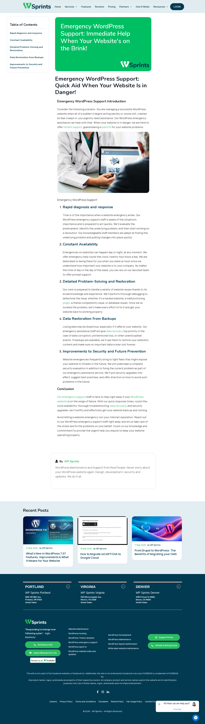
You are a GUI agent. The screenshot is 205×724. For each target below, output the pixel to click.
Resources (159, 6)
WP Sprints (71, 461)
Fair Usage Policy (134, 701)
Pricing (111, 6)
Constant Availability (21, 40)
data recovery (114, 331)
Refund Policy (117, 701)
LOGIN (177, 6)
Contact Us (150, 701)
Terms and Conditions (85, 701)
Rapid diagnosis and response (26, 33)
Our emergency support (71, 396)
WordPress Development (119, 635)
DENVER (158, 595)
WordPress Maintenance (119, 639)
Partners (124, 6)
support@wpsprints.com (45, 652)
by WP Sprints (46, 548)
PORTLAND (47, 595)
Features (86, 6)
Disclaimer (103, 701)
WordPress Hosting (77, 633)
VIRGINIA (102, 595)
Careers (53, 701)
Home (58, 6)
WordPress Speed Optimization (122, 644)
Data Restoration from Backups (27, 57)
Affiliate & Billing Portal (166, 645)
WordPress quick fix (77, 646)
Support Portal (166, 637)
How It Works (142, 6)
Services (69, 6)
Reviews (99, 6)
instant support (72, 127)
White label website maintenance (123, 648)
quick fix (106, 127)
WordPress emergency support (82, 642)
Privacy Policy (66, 701)
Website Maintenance (78, 629)
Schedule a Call (44, 644)
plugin (66, 302)
